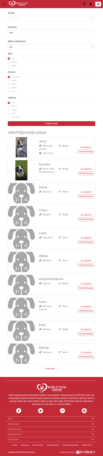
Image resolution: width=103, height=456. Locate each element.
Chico (43, 210)
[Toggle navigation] (4, 4)
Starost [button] (11, 72)
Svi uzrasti (15, 77)
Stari (13, 91)
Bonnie (44, 348)
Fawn (43, 302)
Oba (13, 58)
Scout (43, 187)
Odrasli (14, 88)
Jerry (42, 141)
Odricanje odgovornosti (70, 445)
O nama (14, 445)
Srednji (14, 110)
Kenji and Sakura (51, 279)
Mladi (13, 84)
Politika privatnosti (52, 445)
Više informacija (86, 152)
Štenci (13, 80)
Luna (42, 233)
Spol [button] (10, 53)
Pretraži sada (51, 123)
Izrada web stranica (67, 452)
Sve (12, 103)
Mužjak (14, 62)
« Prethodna (49, 369)
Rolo (42, 325)
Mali (13, 106)
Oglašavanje (24, 445)
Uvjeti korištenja (37, 445)
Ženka (13, 66)
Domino (44, 164)
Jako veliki (15, 117)
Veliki (13, 113)
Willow (43, 256)
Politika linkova (87, 445)
